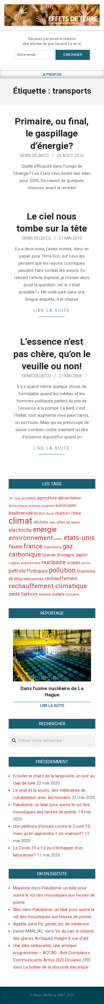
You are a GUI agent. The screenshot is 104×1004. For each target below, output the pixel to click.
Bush (50, 514)
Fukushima (53, 547)
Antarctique (18, 506)
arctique (34, 506)
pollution (62, 570)
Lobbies (14, 563)
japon (82, 555)
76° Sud (15, 498)
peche (85, 563)
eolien (58, 539)
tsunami (72, 594)
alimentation (69, 498)
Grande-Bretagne (58, 555)
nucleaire (54, 562)
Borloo (39, 513)
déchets (41, 522)
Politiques (37, 571)
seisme (45, 594)
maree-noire (30, 563)
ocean (73, 562)
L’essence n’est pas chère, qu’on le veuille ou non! (51, 354)
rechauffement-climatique (48, 586)
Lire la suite (52, 310)
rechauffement (61, 578)
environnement (31, 537)
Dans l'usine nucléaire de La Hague (52, 691)
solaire (58, 594)
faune (15, 546)
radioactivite (33, 579)
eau (52, 522)
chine (76, 513)
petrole (17, 570)
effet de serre (68, 522)
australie (48, 506)
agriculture (47, 498)
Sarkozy (29, 594)
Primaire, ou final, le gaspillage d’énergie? (52, 133)
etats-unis (79, 538)
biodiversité (21, 513)
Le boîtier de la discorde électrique (55, 967)
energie (45, 529)
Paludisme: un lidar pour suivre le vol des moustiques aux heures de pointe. (54, 895)
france (32, 546)
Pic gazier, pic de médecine (63, 924)
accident (29, 498)
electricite (20, 530)
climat (20, 521)
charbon (62, 513)
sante (14, 594)
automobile (65, 505)
